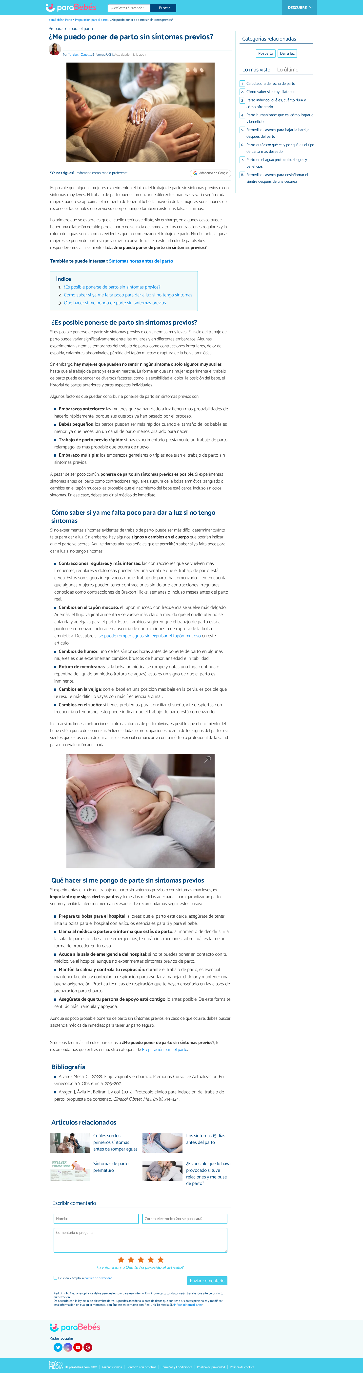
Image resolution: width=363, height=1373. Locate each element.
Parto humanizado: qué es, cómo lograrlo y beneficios (280, 118)
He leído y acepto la (85, 1278)
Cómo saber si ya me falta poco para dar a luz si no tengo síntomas (128, 295)
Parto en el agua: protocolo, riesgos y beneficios (276, 163)
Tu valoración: (108, 1268)
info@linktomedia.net (188, 1304)
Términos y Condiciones (176, 1367)
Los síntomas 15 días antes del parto (205, 1139)
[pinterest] (87, 1347)
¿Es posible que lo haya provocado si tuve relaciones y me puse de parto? (208, 1174)
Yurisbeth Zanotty (79, 54)
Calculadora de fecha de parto (270, 83)
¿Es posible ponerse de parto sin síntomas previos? (112, 287)
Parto (68, 19)
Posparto (265, 53)
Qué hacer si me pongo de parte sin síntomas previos (115, 303)
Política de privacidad (211, 1367)
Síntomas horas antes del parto (141, 261)
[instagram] (67, 1347)
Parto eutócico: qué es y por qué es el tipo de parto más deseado (280, 148)
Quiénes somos (112, 1367)
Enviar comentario (207, 1281)
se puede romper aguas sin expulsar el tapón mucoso (150, 636)
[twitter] (58, 1347)
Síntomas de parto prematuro (110, 1167)
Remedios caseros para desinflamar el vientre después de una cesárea (277, 178)
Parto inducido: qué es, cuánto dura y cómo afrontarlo (276, 103)
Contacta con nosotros (141, 1367)
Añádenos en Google (213, 173)
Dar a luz (287, 53)
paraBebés (55, 19)
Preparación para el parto (91, 19)
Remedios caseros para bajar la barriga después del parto (277, 133)
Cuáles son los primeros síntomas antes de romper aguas (115, 1143)
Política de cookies (242, 1367)
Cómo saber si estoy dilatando (271, 92)
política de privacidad (98, 1278)
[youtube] (77, 1347)
